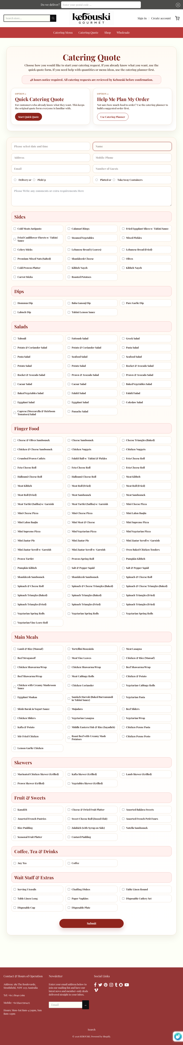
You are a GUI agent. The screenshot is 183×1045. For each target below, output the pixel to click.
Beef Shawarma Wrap (138, 667)
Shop (107, 32)
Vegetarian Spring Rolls (31, 613)
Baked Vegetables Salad (139, 384)
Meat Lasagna (134, 649)
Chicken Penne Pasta (138, 727)
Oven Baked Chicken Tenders (143, 549)
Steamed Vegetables (83, 237)
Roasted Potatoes (81, 277)
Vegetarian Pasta (135, 697)
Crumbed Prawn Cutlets (31, 458)
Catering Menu (63, 32)
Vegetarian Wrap (135, 718)
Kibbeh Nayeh (80, 267)
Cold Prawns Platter (29, 267)
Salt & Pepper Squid (83, 568)
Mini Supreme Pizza (137, 522)
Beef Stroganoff (27, 658)
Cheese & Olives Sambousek (34, 440)
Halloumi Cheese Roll (30, 476)
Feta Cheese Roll (135, 458)
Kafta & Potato (26, 727)
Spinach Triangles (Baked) (32, 595)
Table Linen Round (137, 889)
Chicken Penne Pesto (138, 736)
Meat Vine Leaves (81, 658)
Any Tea (22, 863)
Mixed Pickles (134, 237)
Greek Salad (133, 338)
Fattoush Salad (80, 338)
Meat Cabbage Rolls (83, 676)
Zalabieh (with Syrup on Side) (88, 828)
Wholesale (123, 32)
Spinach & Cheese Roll (139, 577)
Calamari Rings (80, 228)
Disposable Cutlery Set (139, 898)
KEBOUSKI (85, 1036)
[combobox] (101, 4)
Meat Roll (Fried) (81, 485)
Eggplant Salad (26, 402)
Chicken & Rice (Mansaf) (140, 658)
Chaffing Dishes (81, 889)
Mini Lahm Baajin (136, 513)
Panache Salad (80, 411)
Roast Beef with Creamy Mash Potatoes (89, 737)
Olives (129, 258)
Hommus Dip (25, 303)
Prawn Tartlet (26, 558)
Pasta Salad (132, 347)
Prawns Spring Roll (83, 558)
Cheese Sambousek (82, 440)
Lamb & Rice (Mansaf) (30, 649)
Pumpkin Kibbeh (135, 558)
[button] (177, 5)
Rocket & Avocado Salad (140, 365)
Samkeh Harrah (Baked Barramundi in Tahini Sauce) (92, 698)
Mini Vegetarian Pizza (84, 531)
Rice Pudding (25, 828)
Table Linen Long (28, 898)
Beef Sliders (132, 709)
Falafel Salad (79, 393)
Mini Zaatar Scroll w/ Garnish (143, 540)
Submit (91, 923)
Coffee (75, 863)
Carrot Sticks (25, 277)
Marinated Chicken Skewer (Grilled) (38, 774)
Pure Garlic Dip (135, 303)
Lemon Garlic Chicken (30, 748)
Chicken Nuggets (81, 449)
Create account (161, 18)
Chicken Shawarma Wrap (32, 667)
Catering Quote (88, 32)
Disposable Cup (26, 907)
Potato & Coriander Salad (32, 347)
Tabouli (22, 338)
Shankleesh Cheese (83, 258)
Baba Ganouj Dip (81, 303)
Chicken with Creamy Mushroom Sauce (37, 686)
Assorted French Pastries (32, 818)
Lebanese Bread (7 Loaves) (86, 249)
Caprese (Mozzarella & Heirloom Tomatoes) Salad (36, 412)
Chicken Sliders (27, 718)
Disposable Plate (81, 907)
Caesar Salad (25, 384)
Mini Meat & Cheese (83, 522)
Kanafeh (22, 809)
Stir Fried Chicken (28, 736)
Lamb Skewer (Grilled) (139, 774)
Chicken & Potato (136, 676)
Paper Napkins (80, 898)
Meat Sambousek (81, 495)
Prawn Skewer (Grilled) (31, 783)
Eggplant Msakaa (27, 697)
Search (91, 1029)
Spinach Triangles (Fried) (140, 595)
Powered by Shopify (100, 1036)
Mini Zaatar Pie (26, 540)
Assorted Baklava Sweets (140, 809)
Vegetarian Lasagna (83, 718)
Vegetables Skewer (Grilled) (87, 783)
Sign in (142, 18)
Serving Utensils (27, 889)
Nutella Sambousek (137, 828)
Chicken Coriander (83, 685)
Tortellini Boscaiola (83, 649)
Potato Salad (25, 365)
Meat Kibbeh (133, 476)
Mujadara (77, 709)
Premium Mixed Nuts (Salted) (34, 258)
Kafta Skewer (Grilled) (84, 774)
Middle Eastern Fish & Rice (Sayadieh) (93, 727)
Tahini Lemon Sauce (83, 312)
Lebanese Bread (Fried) (139, 249)
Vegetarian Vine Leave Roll (33, 622)
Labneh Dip (24, 312)
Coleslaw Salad (134, 402)
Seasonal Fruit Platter (30, 837)
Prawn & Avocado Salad (85, 375)
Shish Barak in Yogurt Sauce (34, 709)
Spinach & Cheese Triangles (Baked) (92, 586)
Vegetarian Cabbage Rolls (140, 685)
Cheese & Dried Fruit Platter (88, 809)
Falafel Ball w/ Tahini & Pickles (89, 458)
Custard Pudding (81, 837)
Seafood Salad (79, 356)
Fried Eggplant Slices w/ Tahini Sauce (147, 228)
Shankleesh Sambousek (31, 577)
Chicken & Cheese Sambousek (35, 449)
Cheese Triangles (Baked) (140, 440)
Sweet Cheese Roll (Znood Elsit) (89, 818)
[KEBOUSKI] (91, 18)
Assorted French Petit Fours (142, 818)
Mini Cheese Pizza (136, 504)
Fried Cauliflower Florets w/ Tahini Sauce (38, 239)
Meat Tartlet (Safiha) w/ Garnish (36, 504)
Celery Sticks (25, 249)
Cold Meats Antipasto (29, 228)
